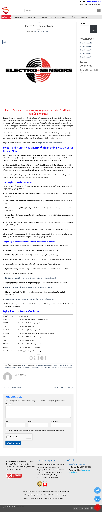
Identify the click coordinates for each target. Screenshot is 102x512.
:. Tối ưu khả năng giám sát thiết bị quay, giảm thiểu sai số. (30, 278)
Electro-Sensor (31, 367)
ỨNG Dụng (32, 17)
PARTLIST (83, 17)
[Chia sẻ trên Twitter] (34, 358)
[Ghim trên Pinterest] (42, 358)
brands (38, 23)
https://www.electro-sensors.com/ (50, 143)
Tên (7, 421)
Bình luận (9, 404)
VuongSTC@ (45, 31)
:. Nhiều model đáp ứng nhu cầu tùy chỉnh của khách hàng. (30, 299)
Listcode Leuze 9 (85, 50)
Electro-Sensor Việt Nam (43, 367)
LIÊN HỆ (74, 17)
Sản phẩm (19, 17)
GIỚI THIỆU (6, 17)
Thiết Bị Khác (60, 17)
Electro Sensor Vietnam (20, 367)
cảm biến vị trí (55, 365)
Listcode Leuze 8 (85, 53)
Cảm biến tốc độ (45, 365)
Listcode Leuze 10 (86, 46)
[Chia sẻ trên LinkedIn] (45, 358)
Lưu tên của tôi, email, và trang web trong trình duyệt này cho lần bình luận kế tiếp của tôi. (36, 430)
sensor (62, 367)
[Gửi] (99, 10)
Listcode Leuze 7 (85, 57)
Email (30, 421)
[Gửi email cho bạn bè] (38, 358)
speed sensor (68, 367)
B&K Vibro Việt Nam (13, 388)
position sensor (55, 367)
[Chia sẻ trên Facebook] (31, 358)
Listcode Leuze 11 (86, 43)
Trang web (54, 421)
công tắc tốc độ (63, 365)
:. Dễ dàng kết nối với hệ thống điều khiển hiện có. (28, 287)
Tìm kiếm (82, 23)
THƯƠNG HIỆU (46, 17)
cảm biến (38, 365)
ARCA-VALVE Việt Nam (62, 388)
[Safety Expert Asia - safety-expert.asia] (11, 10)
